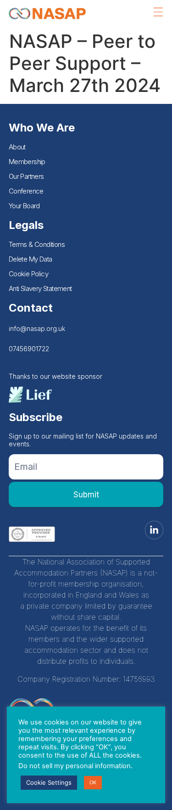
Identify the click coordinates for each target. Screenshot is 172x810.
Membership (27, 161)
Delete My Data (30, 259)
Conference (26, 191)
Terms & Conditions (37, 244)
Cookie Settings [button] (49, 782)
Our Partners (26, 176)
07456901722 (29, 349)
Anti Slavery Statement (40, 288)
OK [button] (92, 782)
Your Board (24, 205)
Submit (86, 494)
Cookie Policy (28, 273)
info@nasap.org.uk (37, 328)
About (17, 147)
